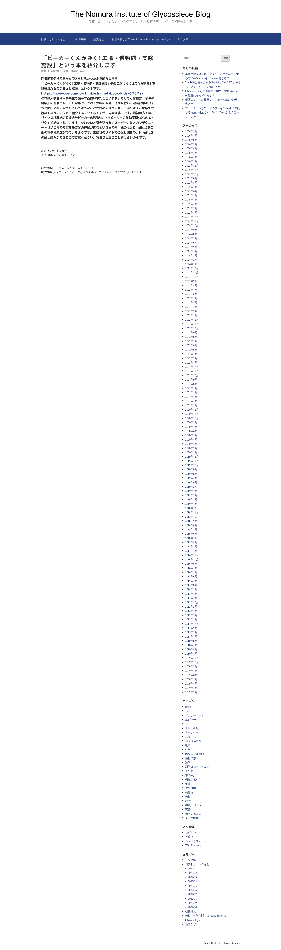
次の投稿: (91, 172)
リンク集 (183, 39)
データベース (193, 732)
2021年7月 (191, 388)
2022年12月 (192, 319)
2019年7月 (191, 478)
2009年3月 (191, 688)
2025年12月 (192, 165)
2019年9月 (191, 469)
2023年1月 (191, 315)
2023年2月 (191, 311)
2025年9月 (191, 178)
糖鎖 (188, 796)
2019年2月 (191, 499)
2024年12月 (192, 217)
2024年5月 (191, 247)
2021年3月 (191, 401)
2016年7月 (191, 568)
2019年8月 (191, 474)
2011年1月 (191, 636)
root (82, 71)
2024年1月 (191, 264)
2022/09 (192, 902)
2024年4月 (191, 251)
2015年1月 (191, 581)
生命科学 (190, 788)
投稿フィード (193, 837)
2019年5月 (191, 486)
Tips (187, 711)
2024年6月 (191, 242)
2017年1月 (191, 551)
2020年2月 (191, 448)
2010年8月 (191, 641)
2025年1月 (191, 212)
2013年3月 (191, 593)
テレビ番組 (192, 728)
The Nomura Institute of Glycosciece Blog (140, 14)
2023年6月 (191, 294)
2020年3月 (191, 444)
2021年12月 (192, 366)
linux (188, 706)
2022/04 (192, 881)
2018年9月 (191, 521)
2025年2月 (191, 208)
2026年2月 (191, 157)
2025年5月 (191, 195)
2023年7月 (191, 289)
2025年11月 (192, 170)
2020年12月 (192, 409)
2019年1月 (191, 504)
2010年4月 (191, 649)
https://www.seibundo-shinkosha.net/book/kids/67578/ (92, 93)
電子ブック (68, 155)
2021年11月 (192, 371)
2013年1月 (191, 598)
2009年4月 (191, 683)
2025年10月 (192, 174)
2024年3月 (191, 255)
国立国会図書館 (194, 754)
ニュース (190, 737)
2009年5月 (191, 679)
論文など (98, 39)
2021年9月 (191, 379)
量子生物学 (192, 818)
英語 (188, 809)
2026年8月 (191, 131)
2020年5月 (191, 435)
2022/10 (192, 907)
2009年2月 (191, 692)
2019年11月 (192, 461)
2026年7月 (191, 135)
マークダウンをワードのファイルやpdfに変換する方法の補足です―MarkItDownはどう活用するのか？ (212, 112)
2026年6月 (191, 140)
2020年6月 (191, 431)
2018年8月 (191, 525)
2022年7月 (191, 341)
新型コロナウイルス (197, 766)
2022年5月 (191, 349)
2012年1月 (191, 619)
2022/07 (192, 894)
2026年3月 (191, 153)
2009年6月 (191, 675)
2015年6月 (191, 576)
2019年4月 (191, 491)
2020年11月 (192, 414)
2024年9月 (191, 230)
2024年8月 (191, 234)
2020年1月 (191, 452)
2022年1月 (191, 362)
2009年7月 (191, 671)
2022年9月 (191, 332)
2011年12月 (192, 623)
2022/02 (192, 872)
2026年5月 (191, 144)
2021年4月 (191, 397)
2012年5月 (191, 606)
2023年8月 (191, 285)
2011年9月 (191, 628)
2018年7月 (191, 529)
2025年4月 (191, 200)
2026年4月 (191, 148)
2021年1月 (191, 405)
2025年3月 (191, 204)
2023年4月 (191, 302)
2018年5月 (191, 538)
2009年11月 (192, 658)
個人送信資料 (193, 741)
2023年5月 (191, 298)
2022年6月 (191, 345)
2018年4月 (191, 542)
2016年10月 (192, 559)
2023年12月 (192, 268)
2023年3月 (191, 307)
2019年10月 (192, 465)
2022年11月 (192, 324)
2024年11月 (192, 221)
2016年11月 (192, 555)
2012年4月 (191, 610)
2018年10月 (192, 516)
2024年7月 (191, 238)
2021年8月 (191, 384)
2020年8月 (191, 422)
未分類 (189, 771)
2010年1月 (191, 653)
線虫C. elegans (193, 805)
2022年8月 (191, 336)
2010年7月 (191, 645)
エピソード (192, 719)
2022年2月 (191, 358)
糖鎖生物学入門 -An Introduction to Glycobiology (141, 39)
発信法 (189, 792)
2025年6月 (191, 191)
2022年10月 (192, 328)
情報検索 (190, 758)
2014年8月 (191, 585)
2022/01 (192, 868)
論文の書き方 (193, 814)
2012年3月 (191, 615)
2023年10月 (192, 277)
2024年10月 (192, 225)
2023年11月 (192, 272)
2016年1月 (191, 572)
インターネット (194, 715)
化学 (188, 749)
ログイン (190, 832)
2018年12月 (192, 508)
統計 (188, 801)
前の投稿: (67, 167)
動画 (188, 745)
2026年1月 (191, 161)
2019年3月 (191, 495)
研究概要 (80, 39)
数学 (188, 762)
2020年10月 (192, 418)
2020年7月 (191, 427)
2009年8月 (191, 666)
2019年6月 (191, 482)
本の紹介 (61, 150)
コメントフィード (196, 841)
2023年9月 (191, 281)
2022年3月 (191, 354)
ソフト (189, 724)
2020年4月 (191, 439)
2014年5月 (191, 589)
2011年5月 (191, 632)
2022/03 (192, 877)
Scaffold (215, 943)
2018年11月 (192, 512)
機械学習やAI (193, 779)
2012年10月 (192, 602)
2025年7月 (191, 187)
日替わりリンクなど (53, 39)
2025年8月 (191, 182)
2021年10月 (192, 375)
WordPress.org (193, 845)
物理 (188, 784)
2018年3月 (191, 546)
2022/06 (192, 890)
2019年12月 (192, 456)
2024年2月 (191, 259)
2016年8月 (191, 563)
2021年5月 (191, 392)
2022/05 (192, 885)
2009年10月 (192, 662)
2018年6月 (191, 533)
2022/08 (192, 898)
